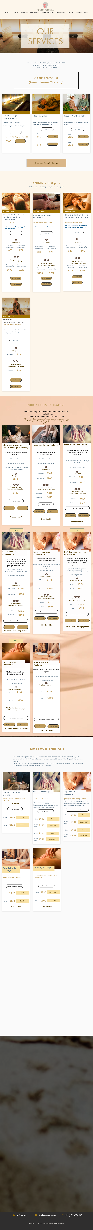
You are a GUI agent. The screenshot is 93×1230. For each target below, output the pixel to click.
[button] (16, 13)
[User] (16, 240)
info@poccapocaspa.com (47, 1215)
